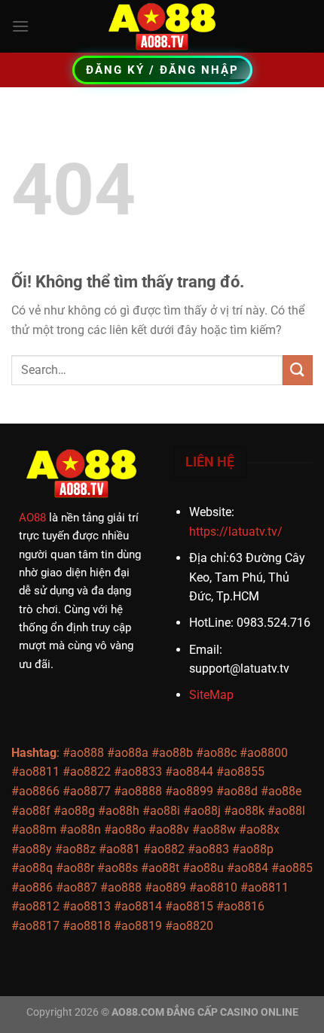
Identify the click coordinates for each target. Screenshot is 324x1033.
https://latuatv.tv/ (236, 531)
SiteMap (211, 695)
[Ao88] (162, 26)
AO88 (32, 517)
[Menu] (20, 26)
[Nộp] (298, 369)
